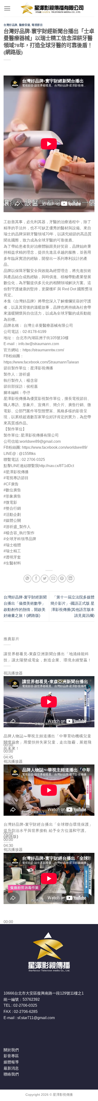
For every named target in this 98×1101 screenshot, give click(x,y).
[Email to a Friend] (53, 579)
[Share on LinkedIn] (70, 579)
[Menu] (7, 8)
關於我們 (11, 1050)
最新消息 (11, 1068)
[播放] (8, 734)
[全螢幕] (8, 778)
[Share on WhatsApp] (27, 579)
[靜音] (8, 765)
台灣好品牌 (10, 25)
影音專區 (11, 1056)
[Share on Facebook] (36, 579)
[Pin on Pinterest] (62, 579)
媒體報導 (11, 1062)
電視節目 (37, 25)
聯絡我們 (11, 1074)
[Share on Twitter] (45, 579)
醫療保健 (24, 25)
